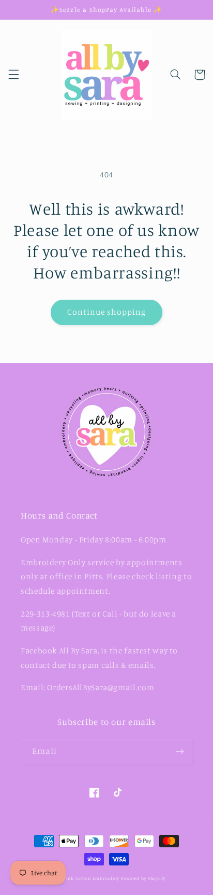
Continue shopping (106, 312)
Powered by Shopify (143, 878)
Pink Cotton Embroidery (92, 878)
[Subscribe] (180, 751)
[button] (13, 75)
